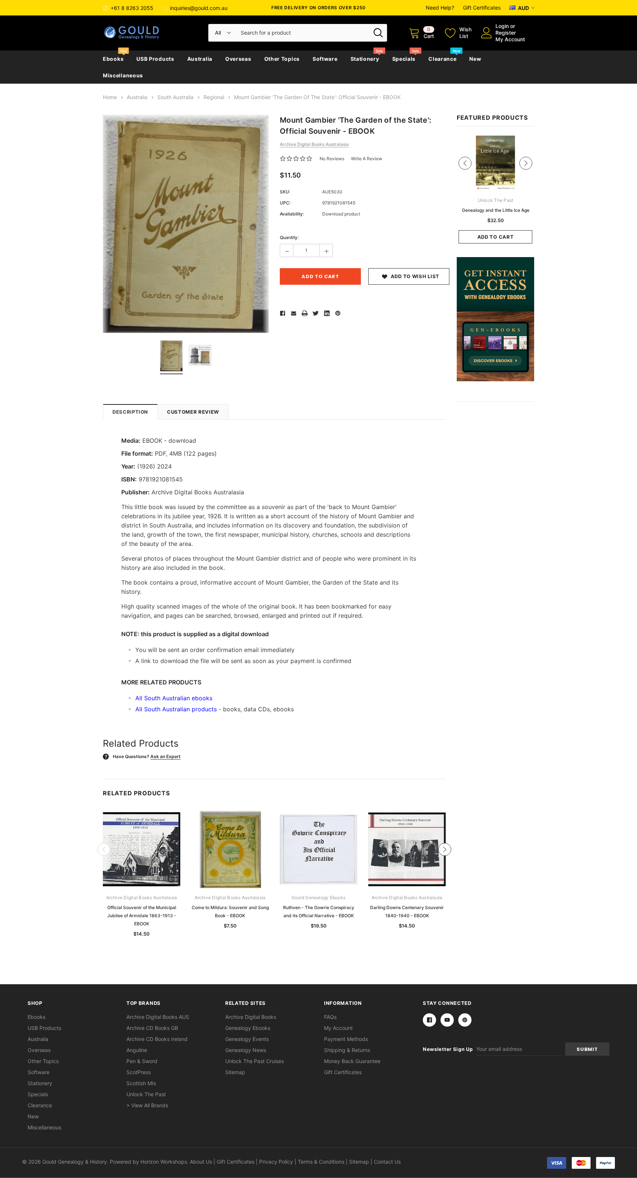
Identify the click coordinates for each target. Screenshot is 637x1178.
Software (325, 59)
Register (505, 32)
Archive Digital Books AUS (157, 1017)
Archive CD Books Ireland (157, 1039)
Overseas (238, 59)
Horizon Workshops (163, 1161)
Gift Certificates (482, 7)
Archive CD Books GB (152, 1028)
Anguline (136, 1050)
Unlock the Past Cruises (254, 1061)
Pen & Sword (141, 1061)
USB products (155, 59)
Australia (199, 59)
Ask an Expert (165, 756)
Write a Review (366, 158)
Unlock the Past (146, 1094)
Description (130, 412)
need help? (440, 7)
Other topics (282, 59)
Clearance (442, 59)
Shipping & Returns (347, 1050)
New (475, 59)
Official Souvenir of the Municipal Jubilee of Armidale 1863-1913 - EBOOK (141, 915)
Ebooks (113, 59)
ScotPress (138, 1072)
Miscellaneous (123, 75)
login (502, 26)
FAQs (330, 1017)
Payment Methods (346, 1039)
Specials (404, 59)
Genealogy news (245, 1050)
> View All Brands (147, 1105)
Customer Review (193, 412)
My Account (510, 39)
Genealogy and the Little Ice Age (495, 210)
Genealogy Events (247, 1039)
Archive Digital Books (250, 1017)
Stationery (365, 59)
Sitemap (235, 1072)
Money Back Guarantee (352, 1061)
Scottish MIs (141, 1083)
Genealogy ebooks (247, 1028)
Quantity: (289, 237)
